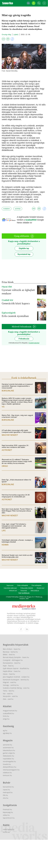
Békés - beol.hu (9, 654)
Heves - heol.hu (9, 674)
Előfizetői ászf (13, 590)
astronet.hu (7, 745)
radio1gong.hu (8, 829)
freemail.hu (7, 809)
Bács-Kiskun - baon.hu (11, 649)
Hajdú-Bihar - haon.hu (11, 671)
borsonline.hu (8, 787)
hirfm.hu (6, 832)
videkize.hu (7, 772)
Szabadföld (31, 220)
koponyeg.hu (8, 812)
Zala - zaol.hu (8, 699)
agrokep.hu (7, 733)
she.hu (5, 798)
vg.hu (5, 730)
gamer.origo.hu (9, 753)
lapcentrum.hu (9, 818)
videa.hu (6, 815)
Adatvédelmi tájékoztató (10, 588)
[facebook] (21, 629)
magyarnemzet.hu (10, 710)
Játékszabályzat (35, 590)
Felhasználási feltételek (26, 588)
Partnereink (24, 590)
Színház (18, 209)
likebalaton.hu (8, 756)
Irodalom (6, 209)
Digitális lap (24, 248)
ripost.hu (6, 789)
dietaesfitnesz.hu (9, 767)
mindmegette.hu (9, 761)
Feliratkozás (24, 339)
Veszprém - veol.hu (10, 696)
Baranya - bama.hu (10, 652)
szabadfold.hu (8, 713)
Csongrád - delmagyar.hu (13, 660)
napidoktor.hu (8, 759)
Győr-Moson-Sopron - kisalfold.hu (16, 668)
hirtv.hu (6, 716)
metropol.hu (8, 792)
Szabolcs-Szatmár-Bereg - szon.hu (16, 688)
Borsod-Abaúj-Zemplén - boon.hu (16, 657)
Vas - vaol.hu (8, 693)
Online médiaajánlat (22, 585)
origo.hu (6, 719)
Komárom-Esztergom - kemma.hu (16, 680)
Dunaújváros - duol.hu (11, 663)
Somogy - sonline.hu (11, 685)
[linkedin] (27, 629)
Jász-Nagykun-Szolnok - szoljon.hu (16, 677)
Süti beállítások (24, 593)
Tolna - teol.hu (8, 691)
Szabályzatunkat (34, 343)
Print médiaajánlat (36, 585)
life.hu (5, 795)
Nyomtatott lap (24, 254)
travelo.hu (7, 764)
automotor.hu (8, 747)
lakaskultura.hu (9, 750)
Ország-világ (6, 34)
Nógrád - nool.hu (9, 682)
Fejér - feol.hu (8, 666)
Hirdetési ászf (40, 588)
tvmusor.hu (7, 775)
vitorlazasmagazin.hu (11, 770)
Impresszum (10, 585)
